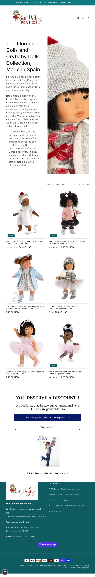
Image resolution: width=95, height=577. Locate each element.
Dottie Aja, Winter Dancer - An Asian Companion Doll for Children (64, 308)
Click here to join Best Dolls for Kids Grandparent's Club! (47, 417)
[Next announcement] (90, 2)
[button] (5, 18)
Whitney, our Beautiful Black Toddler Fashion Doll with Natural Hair (67, 243)
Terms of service (69, 568)
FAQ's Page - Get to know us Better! (64, 489)
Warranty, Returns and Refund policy (65, 495)
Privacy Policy (55, 511)
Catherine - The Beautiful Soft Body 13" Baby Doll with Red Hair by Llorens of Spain (25, 308)
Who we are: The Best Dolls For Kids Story (67, 506)
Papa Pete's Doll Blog (58, 500)
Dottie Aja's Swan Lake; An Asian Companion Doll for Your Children (25, 373)
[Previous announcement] (5, 2)
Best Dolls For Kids (33, 565)
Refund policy (62, 565)
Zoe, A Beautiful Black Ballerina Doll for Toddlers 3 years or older (65, 373)
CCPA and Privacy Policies (79, 565)
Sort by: (50, 184)
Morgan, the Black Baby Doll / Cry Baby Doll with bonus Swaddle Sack (24, 243)
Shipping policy (83, 568)
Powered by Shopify (47, 565)
